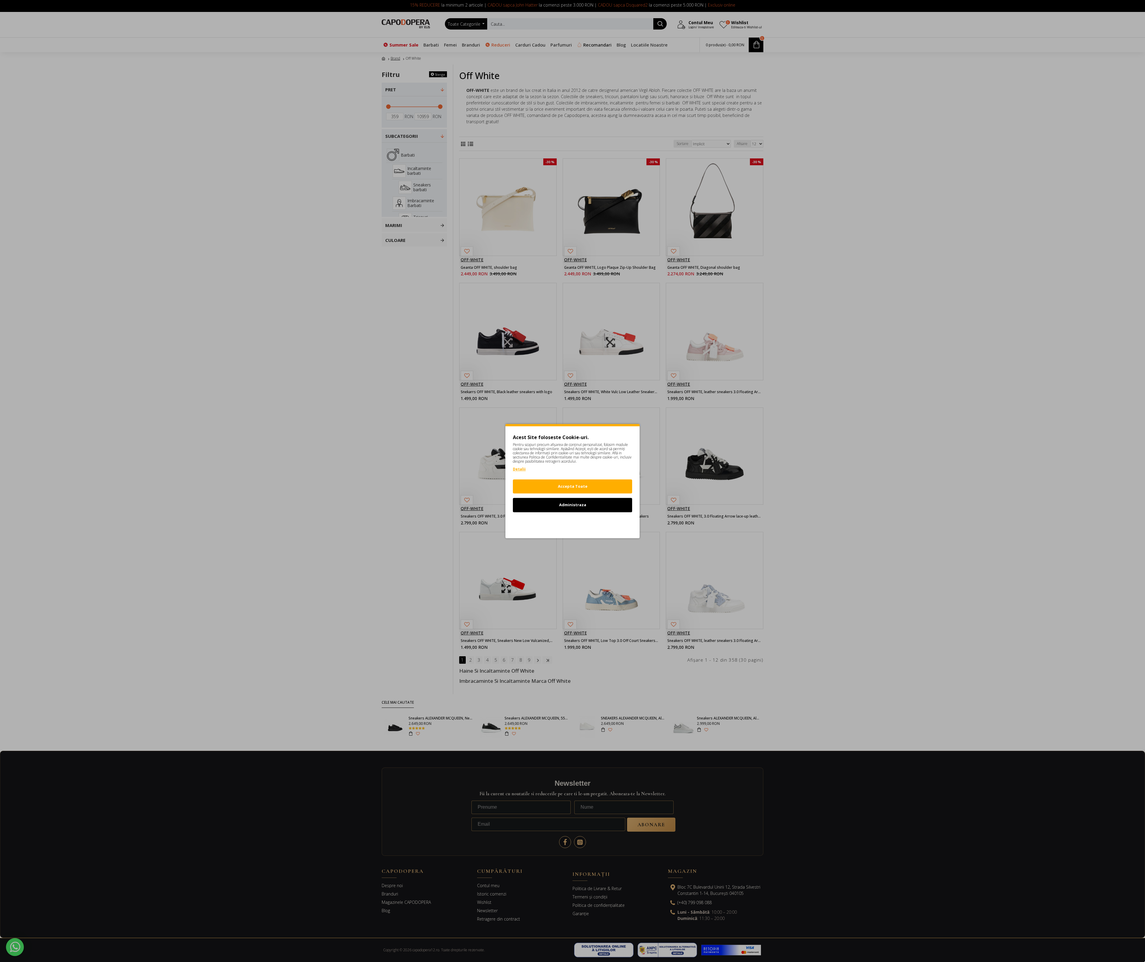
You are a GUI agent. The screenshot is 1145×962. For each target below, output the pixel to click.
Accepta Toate (572, 486)
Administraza (572, 504)
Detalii (519, 469)
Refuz (572, 523)
